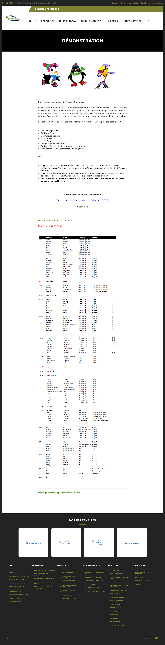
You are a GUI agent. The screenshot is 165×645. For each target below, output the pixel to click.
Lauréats (139, 577)
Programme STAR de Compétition (67, 576)
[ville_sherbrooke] (33, 542)
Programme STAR (66, 572)
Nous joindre (157, 3)
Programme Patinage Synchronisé (67, 586)
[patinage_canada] (132, 542)
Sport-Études (115, 607)
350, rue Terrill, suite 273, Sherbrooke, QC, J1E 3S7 (37, 3)
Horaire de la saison (93, 577)
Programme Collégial (68, 598)
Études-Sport (115, 604)
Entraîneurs (90, 584)
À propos (12, 572)
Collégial (114, 611)
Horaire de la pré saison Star (94, 573)
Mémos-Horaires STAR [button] (91, 21)
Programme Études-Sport (67, 591)
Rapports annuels (16, 579)
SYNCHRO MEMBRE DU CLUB (119, 597)
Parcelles (114, 614)
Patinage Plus (115, 582)
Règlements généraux (17, 583)
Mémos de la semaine (93, 569)
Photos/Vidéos (15, 601)
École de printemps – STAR (95, 591)
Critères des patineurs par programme (18, 590)
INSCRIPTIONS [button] (112, 21)
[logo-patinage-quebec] (99, 542)
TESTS (137, 584)
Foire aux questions (17, 598)
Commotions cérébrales (18, 594)
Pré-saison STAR (116, 573)
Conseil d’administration (19, 576)
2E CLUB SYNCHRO (116, 600)
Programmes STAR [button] (67, 21)
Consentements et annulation (117, 569)
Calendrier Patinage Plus (44, 578)
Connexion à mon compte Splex (125, 3)
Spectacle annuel (142, 580)
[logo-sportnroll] (66, 542)
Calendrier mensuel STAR (94, 587)
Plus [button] (148, 21)
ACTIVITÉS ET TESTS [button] (132, 21)
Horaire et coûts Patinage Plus (41, 574)
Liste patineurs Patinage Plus (44, 582)
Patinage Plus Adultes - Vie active (119, 586)
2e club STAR (115, 593)
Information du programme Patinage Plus (44, 569)
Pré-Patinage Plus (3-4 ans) (119, 578)
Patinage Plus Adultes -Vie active (43, 587)
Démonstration (116, 621)
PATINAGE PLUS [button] (47, 21)
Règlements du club (17, 586)
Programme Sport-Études (69, 595)
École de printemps (117, 625)
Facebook (145, 3)
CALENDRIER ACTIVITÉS (143, 569)
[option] (33, 542)
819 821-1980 (8, 3)
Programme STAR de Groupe (67, 581)
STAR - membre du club (118, 590)
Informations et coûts (68, 569)
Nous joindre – (14, 569)
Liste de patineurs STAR (94, 580)
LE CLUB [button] (32, 21)
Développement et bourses (142, 573)
